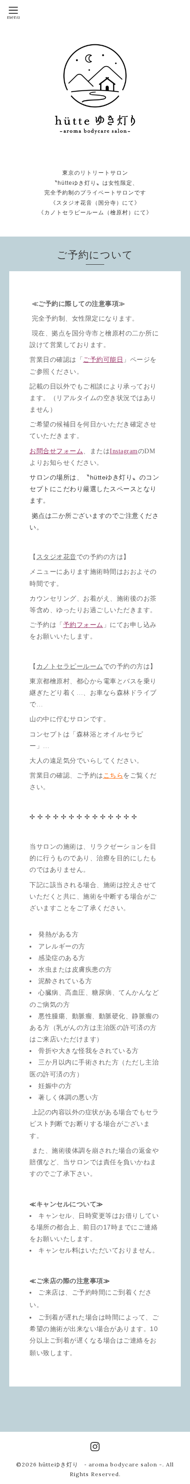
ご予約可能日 (103, 359)
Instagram (124, 451)
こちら (113, 775)
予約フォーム (83, 624)
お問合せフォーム (56, 451)
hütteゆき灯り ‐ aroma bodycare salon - (100, 1464)
